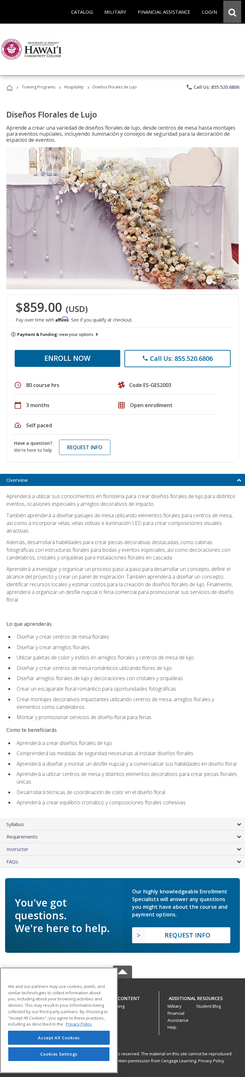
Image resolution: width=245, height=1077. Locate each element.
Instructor (17, 849)
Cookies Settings (59, 1054)
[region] (59, 1020)
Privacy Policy (211, 1061)
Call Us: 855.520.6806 (212, 87)
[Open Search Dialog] (232, 12)
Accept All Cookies (58, 1038)
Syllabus (15, 824)
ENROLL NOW (67, 358)
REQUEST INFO (84, 447)
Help (171, 1027)
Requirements (22, 836)
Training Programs (38, 87)
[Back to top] (122, 997)
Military (174, 1006)
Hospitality (74, 87)
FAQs (12, 861)
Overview (17, 480)
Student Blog (208, 1006)
